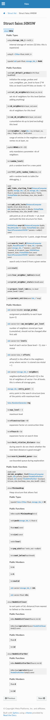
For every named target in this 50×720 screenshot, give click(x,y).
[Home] (4, 13)
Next (40, 698)
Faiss (26, 4)
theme (29, 713)
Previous (11, 698)
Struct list (12, 13)
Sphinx (16, 713)
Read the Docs (9, 715)
